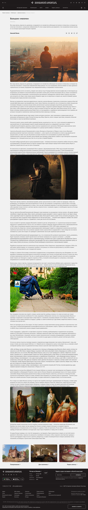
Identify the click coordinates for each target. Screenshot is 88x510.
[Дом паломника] (44, 453)
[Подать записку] (72, 453)
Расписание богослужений (55, 495)
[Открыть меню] (3, 7)
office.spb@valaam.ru (17, 486)
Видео (47, 7)
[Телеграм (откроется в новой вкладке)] (82, 3)
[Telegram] (72, 33)
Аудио (3, 491)
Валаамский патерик (7, 495)
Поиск (38, 495)
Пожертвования (40, 493)
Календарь (16, 495)
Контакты (65, 7)
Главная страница (18, 493)
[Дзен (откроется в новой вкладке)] (76, 3)
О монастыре (28, 493)
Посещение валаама (22, 7)
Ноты (3, 493)
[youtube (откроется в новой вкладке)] (79, 3)
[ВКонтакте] (66, 33)
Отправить (78, 475)
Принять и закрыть (77, 506)
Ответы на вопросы (29, 495)
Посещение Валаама (41, 497)
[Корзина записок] (82, 8)
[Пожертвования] (15, 453)
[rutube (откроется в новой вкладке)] (85, 3)
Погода (26, 497)
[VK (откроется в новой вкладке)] (74, 3)
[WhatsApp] (74, 33)
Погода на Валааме (35, 471)
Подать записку (56, 7)
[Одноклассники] (69, 33)
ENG (5, 2)
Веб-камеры (17, 491)
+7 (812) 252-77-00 (6, 486)
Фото (41, 7)
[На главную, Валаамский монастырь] (44, 3)
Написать (27, 491)
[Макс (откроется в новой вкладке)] (71, 3)
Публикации (33, 7)
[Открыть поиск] (85, 8)
